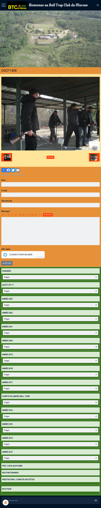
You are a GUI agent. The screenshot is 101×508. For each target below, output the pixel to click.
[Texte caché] (29, 214)
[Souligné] (9, 214)
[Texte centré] (23, 214)
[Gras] (2, 214)
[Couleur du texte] (16, 214)
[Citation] (20, 214)
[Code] (38, 214)
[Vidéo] (35, 214)
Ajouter (7, 263)
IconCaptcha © (40, 257)
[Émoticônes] (41, 214)
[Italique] (5, 214)
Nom (3, 180)
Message (5, 211)
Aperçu (49, 215)
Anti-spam (5, 249)
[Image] (32, 214)
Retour (50, 157)
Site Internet (6, 201)
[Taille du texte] (12, 214)
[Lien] (26, 214)
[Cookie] (6, 503)
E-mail (4, 190)
